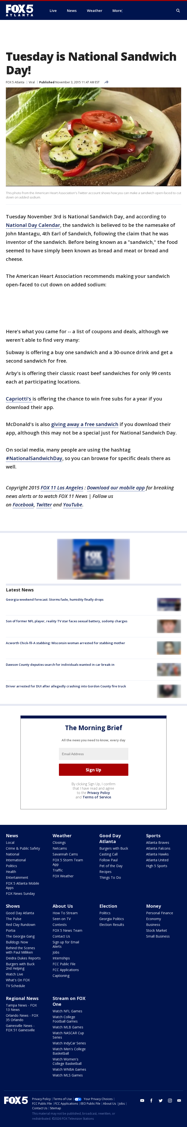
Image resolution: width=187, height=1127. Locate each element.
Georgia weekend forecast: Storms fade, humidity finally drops (54, 599)
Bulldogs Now (17, 942)
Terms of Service (97, 797)
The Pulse (13, 918)
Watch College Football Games (65, 1019)
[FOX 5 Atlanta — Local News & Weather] (22, 10)
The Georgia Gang (20, 936)
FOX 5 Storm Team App (68, 862)
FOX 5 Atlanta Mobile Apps (22, 885)
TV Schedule (15, 985)
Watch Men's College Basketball (69, 1051)
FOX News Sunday (20, 893)
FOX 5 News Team (67, 930)
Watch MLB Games (68, 1027)
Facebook (23, 504)
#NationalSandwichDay (34, 458)
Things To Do (110, 877)
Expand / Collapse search (178, 11)
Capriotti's (19, 398)
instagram (170, 1100)
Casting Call (108, 854)
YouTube (72, 504)
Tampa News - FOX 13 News (21, 1007)
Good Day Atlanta (110, 838)
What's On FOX (18, 980)
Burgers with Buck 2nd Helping (20, 966)
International (16, 860)
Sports (153, 835)
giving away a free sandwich (84, 424)
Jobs (56, 952)
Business (153, 924)
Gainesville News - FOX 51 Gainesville (20, 1027)
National (12, 854)
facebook (151, 1100)
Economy (153, 918)
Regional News (22, 998)
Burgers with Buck (113, 848)
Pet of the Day (110, 865)
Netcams (60, 848)
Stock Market (156, 930)
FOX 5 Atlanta (15, 82)
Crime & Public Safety (23, 848)
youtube (142, 1100)
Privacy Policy (98, 792)
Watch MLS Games (68, 1075)
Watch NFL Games (67, 1011)
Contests (60, 924)
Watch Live (14, 974)
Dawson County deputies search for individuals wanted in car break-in (60, 664)
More (117, 10)
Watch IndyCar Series (69, 1043)
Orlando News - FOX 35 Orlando (22, 1017)
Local (10, 842)
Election (108, 906)
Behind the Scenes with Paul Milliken (20, 950)
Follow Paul (108, 860)
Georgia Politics (111, 918)
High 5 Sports (156, 865)
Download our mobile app (116, 487)
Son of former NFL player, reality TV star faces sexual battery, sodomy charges (66, 621)
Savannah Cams (65, 854)
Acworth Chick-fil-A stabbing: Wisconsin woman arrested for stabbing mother (65, 643)
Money (153, 906)
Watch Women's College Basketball (67, 1061)
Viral (32, 82)
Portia (10, 930)
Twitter (44, 504)
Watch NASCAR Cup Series (68, 1035)
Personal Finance (159, 913)
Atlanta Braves (157, 842)
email (179, 1100)
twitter (161, 1100)
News (12, 835)
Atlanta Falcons (158, 848)
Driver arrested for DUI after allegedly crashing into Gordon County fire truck (66, 686)
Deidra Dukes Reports (23, 958)
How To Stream (65, 913)
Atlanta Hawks (157, 854)
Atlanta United (157, 860)
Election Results (111, 924)
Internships (61, 958)
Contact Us (61, 936)
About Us (63, 906)
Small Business (158, 936)
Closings (59, 842)
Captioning (61, 975)
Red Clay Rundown (20, 924)
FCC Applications (66, 969)
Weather (62, 835)
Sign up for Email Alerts (66, 944)
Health (11, 871)
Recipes (105, 871)
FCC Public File (64, 964)
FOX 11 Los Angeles (62, 487)
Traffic (58, 870)
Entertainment (17, 877)
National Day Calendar (33, 225)
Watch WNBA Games (69, 1069)
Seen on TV (62, 918)
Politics (11, 865)
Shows (13, 906)
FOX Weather (63, 876)
